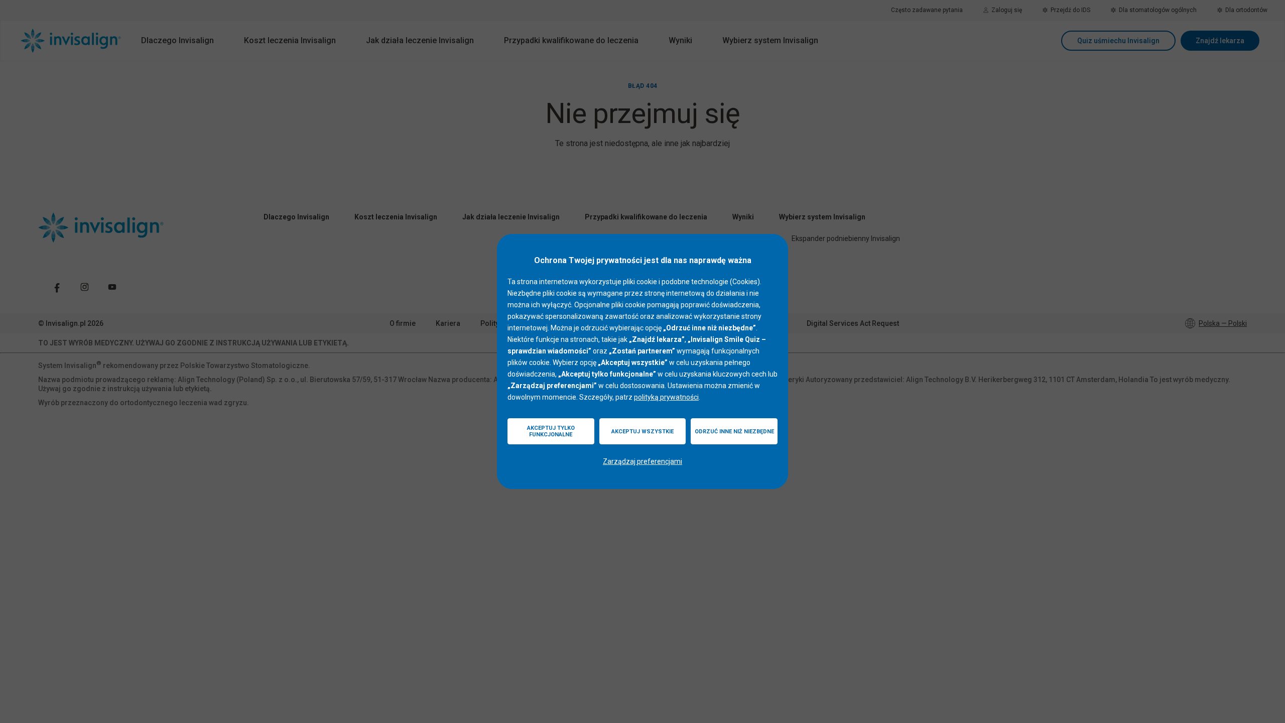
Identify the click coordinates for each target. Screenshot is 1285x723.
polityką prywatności (666, 397)
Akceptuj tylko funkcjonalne (551, 431)
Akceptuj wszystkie (642, 431)
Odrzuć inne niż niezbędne (734, 431)
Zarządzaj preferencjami (642, 461)
